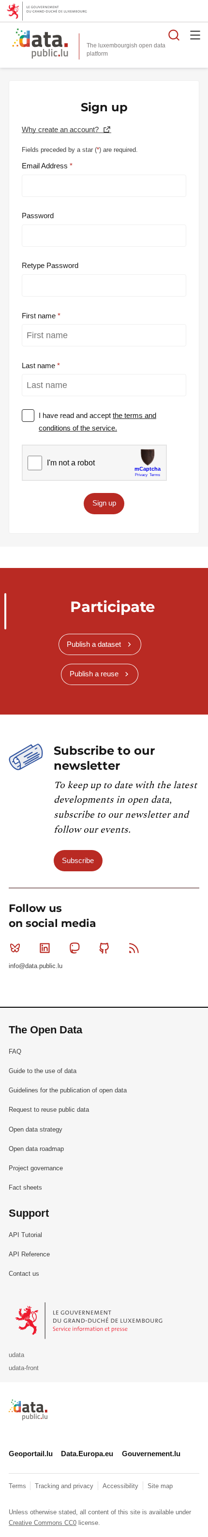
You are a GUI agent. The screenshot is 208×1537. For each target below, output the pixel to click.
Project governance (36, 1168)
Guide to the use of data (42, 1070)
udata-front (24, 1368)
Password (38, 215)
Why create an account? (61, 129)
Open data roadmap (36, 1148)
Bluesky (15, 948)
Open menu (195, 34)
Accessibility (121, 1486)
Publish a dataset (94, 644)
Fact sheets (25, 1187)
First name (40, 316)
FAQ (15, 1051)
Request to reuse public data (49, 1109)
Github (104, 948)
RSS (134, 948)
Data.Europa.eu (87, 1453)
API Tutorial (25, 1235)
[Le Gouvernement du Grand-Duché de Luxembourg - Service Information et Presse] (90, 1320)
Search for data (174, 34)
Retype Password (50, 265)
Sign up (104, 503)
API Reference (29, 1254)
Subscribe (78, 860)
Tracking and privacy (65, 1486)
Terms (18, 1486)
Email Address (46, 166)
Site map (160, 1486)
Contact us (24, 1273)
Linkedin (44, 948)
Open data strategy (35, 1129)
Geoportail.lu (31, 1453)
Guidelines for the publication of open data (68, 1090)
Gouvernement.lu (151, 1453)
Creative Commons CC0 (42, 1522)
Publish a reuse (94, 674)
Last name (39, 365)
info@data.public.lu (35, 966)
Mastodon (74, 948)
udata (16, 1354)
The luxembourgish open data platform (126, 49)
